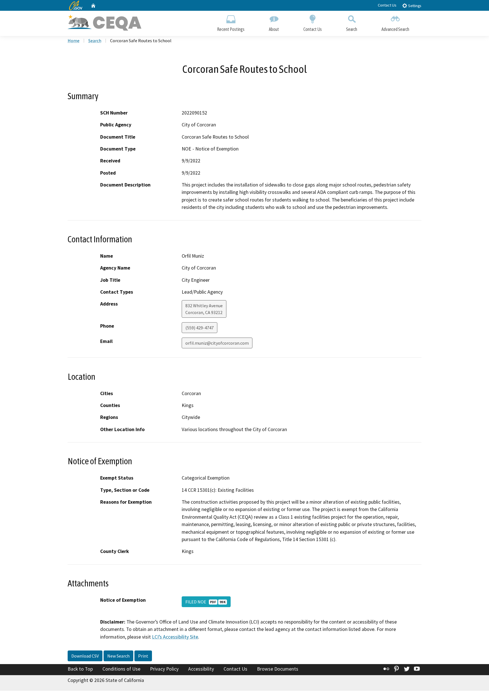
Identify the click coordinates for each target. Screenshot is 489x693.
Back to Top (80, 669)
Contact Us (387, 5)
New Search (118, 656)
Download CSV (85, 656)
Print (143, 656)
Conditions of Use (121, 669)
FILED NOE (205, 602)
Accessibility (201, 669)
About (274, 29)
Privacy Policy (164, 669)
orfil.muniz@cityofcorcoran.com (217, 343)
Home (74, 40)
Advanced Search (395, 29)
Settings (414, 5)
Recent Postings (230, 29)
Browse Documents (277, 669)
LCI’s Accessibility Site (175, 637)
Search (351, 29)
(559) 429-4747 (199, 327)
